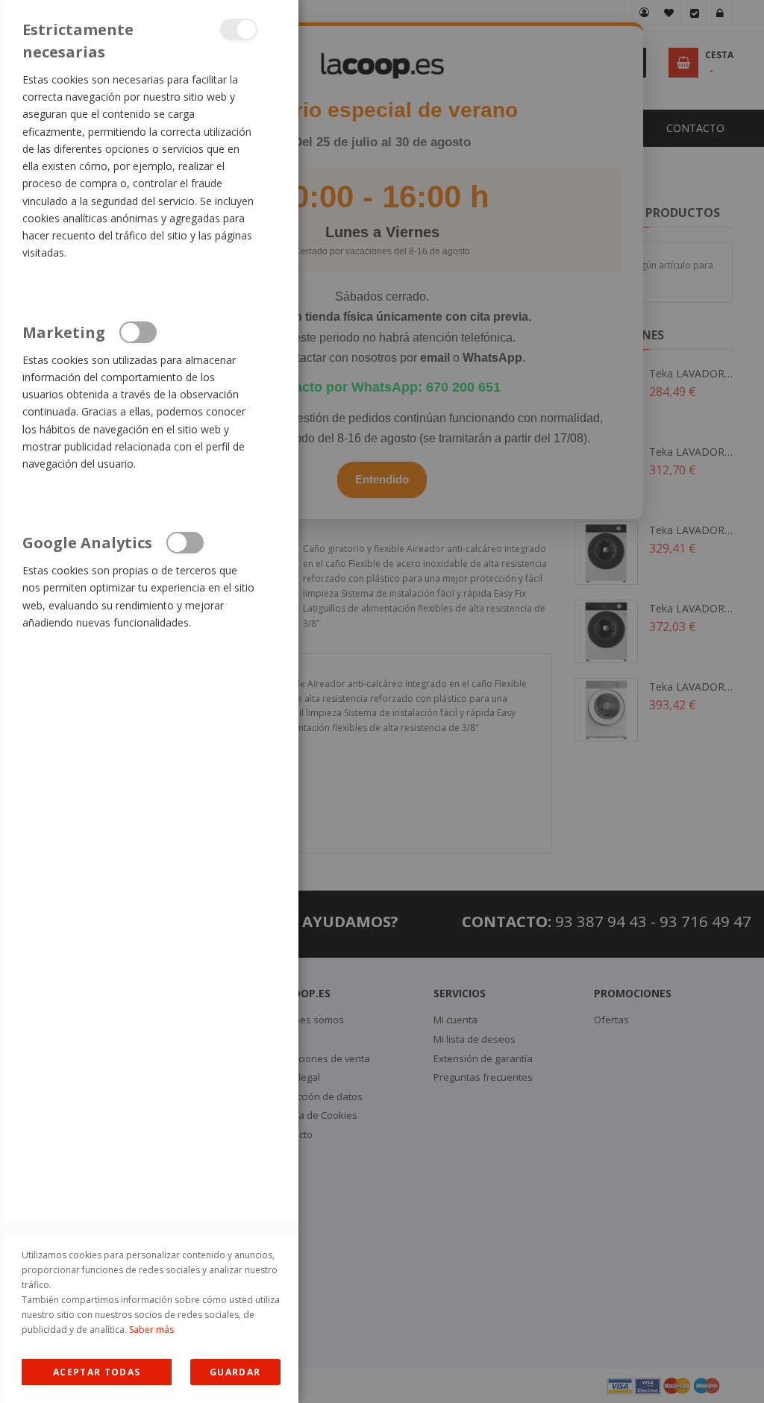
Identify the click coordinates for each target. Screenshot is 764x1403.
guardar (235, 1372)
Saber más (151, 1329)
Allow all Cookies (96, 1372)
